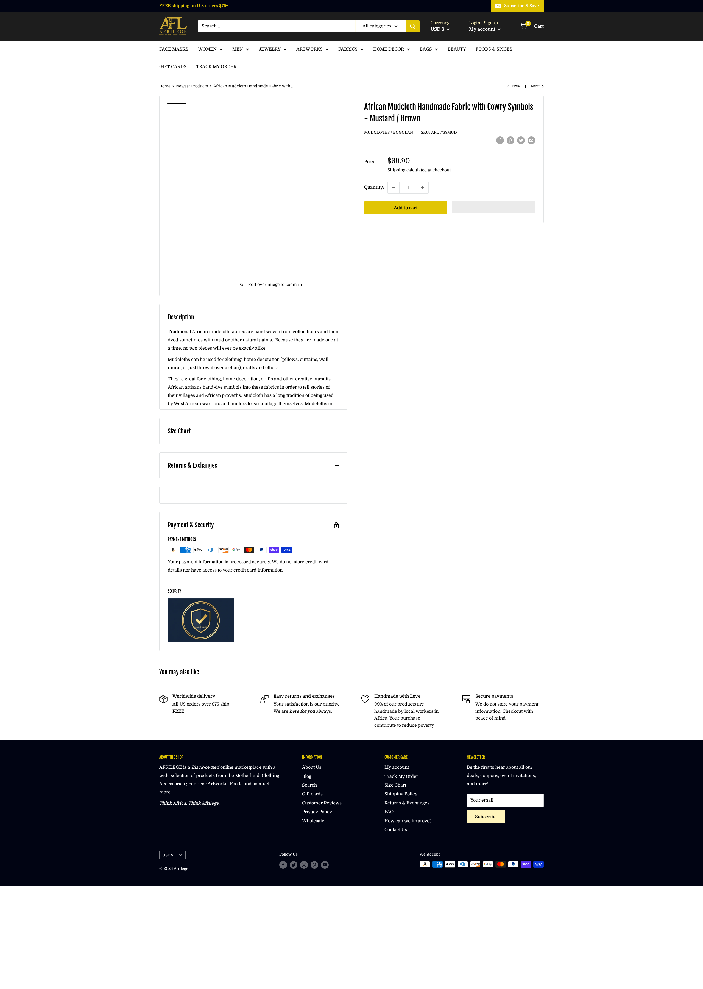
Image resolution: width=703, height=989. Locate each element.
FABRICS (348, 49)
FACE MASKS (173, 49)
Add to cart (406, 207)
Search (309, 785)
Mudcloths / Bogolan (388, 132)
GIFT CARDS (172, 66)
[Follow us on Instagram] (304, 865)
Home (165, 86)
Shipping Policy (400, 794)
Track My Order (401, 776)
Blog (306, 776)
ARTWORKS (309, 49)
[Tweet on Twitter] (521, 140)
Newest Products (192, 86)
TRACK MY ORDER (216, 66)
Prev (516, 86)
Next (535, 86)
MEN (237, 49)
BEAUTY (457, 49)
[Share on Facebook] (500, 140)
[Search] (413, 26)
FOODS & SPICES (494, 49)
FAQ (389, 811)
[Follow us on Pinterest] (314, 865)
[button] (493, 207)
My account (482, 29)
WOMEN (207, 49)
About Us (311, 767)
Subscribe (486, 816)
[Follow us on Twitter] (293, 865)
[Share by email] (531, 140)
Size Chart (395, 785)
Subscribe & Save (521, 5)
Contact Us (395, 829)
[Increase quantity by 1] (422, 187)
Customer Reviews (322, 803)
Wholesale (313, 820)
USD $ (167, 855)
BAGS (426, 49)
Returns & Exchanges (406, 803)
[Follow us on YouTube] (325, 865)
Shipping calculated (407, 170)
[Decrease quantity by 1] (393, 187)
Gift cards (312, 794)
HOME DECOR (388, 49)
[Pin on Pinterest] (510, 140)
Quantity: (374, 187)
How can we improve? (408, 820)
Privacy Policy (317, 811)
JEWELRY (270, 49)
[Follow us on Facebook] (283, 865)
